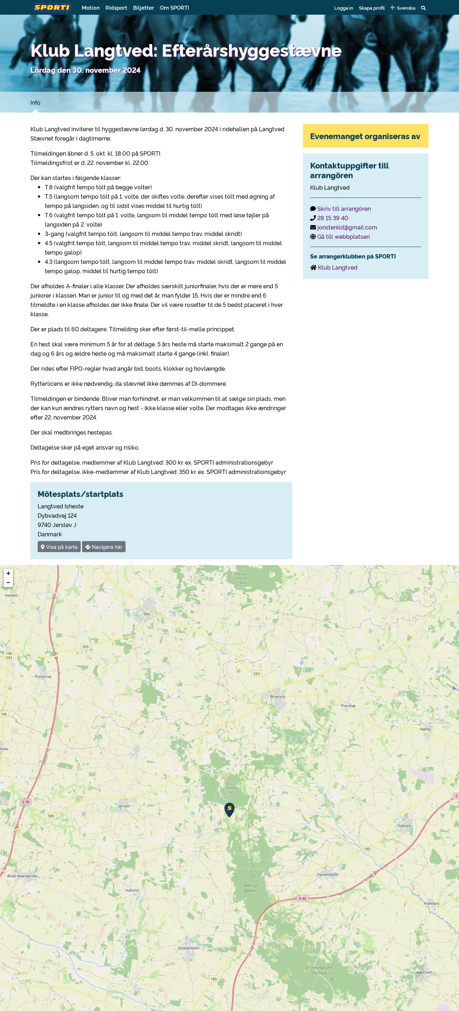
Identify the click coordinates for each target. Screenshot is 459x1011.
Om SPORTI (174, 7)
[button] (403, 7)
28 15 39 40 (332, 218)
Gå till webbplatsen (343, 236)
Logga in (343, 7)
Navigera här (106, 546)
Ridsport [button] (116, 7)
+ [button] (8, 573)
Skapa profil (372, 7)
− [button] (8, 582)
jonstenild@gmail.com (347, 227)
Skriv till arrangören (344, 208)
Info (35, 102)
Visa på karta (61, 546)
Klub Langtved (338, 267)
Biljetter (143, 7)
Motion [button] (91, 7)
